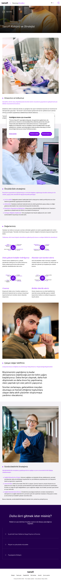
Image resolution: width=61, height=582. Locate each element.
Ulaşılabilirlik (26, 575)
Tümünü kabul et (46, 133)
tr (53, 2)
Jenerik (39, 575)
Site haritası (33, 575)
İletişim (13, 575)
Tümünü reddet (34, 133)
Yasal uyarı (18, 575)
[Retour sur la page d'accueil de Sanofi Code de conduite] (30, 572)
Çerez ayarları (46, 575)
